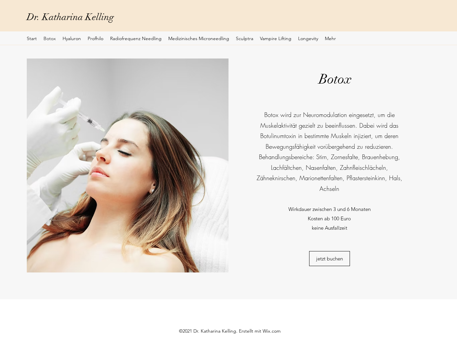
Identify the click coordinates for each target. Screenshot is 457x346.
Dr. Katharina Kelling (70, 17)
